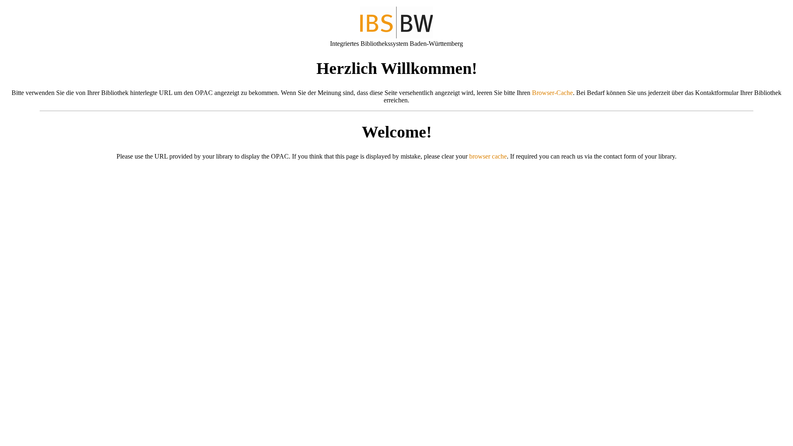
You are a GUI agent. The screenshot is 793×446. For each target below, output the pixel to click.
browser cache (488, 156)
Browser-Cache (552, 92)
